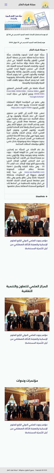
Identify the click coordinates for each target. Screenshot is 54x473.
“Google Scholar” (36, 97)
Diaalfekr (40, 196)
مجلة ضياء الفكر (37, 50)
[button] (27, 49)
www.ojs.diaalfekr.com (34, 172)
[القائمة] (6, 4)
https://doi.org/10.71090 (21, 108)
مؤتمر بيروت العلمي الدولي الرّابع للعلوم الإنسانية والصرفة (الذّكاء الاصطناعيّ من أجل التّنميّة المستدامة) (28, 244)
